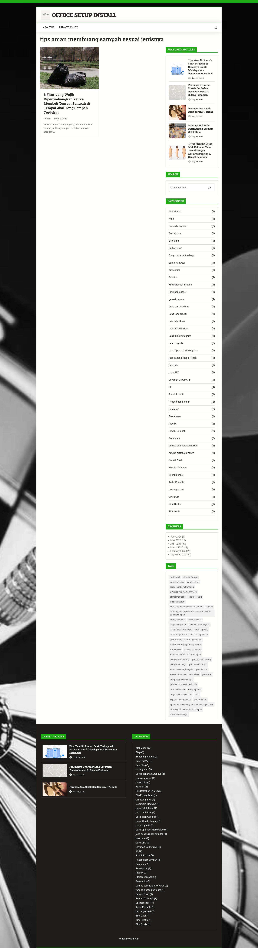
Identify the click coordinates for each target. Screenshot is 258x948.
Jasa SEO (174, 372)
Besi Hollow (175, 233)
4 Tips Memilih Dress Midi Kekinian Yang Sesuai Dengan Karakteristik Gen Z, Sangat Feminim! (200, 150)
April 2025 (175, 543)
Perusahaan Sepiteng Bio (181, 669)
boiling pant (175, 248)
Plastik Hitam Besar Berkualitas (184, 674)
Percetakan (175, 416)
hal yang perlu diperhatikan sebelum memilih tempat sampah (190, 613)
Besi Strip (174, 240)
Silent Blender (176, 474)
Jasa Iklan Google (178, 328)
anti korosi (175, 577)
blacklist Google (190, 577)
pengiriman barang (201, 659)
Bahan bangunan (178, 226)
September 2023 (179, 554)
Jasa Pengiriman (178, 634)
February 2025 (178, 551)
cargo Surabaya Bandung (182, 587)
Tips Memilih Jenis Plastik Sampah (186, 709)
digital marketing (178, 597)
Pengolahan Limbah (179, 401)
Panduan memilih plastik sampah (185, 654)
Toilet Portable (176, 482)
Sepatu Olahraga (178, 467)
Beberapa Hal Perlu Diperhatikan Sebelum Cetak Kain (200, 128)
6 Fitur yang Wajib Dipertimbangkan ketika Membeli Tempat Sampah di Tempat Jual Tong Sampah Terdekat (67, 103)
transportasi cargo (178, 714)
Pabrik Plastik (176, 394)
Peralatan (174, 409)
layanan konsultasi (192, 649)
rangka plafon (194, 689)
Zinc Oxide (174, 511)
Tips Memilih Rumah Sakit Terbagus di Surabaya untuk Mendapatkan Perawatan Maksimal (200, 67)
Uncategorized (176, 489)
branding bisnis (177, 582)
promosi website (177, 689)
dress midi (174, 270)
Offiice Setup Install (84, 15)
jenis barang (175, 639)
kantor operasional (193, 639)
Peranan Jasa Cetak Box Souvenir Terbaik (200, 110)
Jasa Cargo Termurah (180, 629)
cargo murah (193, 582)
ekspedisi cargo (177, 602)
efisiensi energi (195, 597)
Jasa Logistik (176, 343)
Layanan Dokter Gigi (179, 379)
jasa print (174, 365)
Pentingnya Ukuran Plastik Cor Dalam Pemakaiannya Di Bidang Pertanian (199, 89)
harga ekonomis (177, 619)
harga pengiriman (178, 624)
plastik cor (201, 669)
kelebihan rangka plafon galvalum (185, 644)
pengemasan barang (179, 659)
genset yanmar (177, 299)
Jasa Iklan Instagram (180, 335)
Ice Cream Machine (179, 306)
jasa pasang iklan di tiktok (182, 357)
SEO (197, 694)
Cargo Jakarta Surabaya (182, 255)
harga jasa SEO (195, 619)
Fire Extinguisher (177, 292)
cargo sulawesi (177, 262)
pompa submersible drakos (183, 445)
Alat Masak (175, 211)
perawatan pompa (197, 664)
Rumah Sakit (175, 460)
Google (209, 606)
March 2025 (176, 547)
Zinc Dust (174, 496)
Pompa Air (174, 438)
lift (170, 387)
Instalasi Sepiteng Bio (199, 624)
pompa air (207, 674)
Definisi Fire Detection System (183, 592)
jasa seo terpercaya (199, 634)
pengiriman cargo (178, 664)
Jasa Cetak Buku (178, 314)
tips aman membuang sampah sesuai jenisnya (191, 704)
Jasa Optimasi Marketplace (183, 350)
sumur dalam (200, 699)
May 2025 (175, 540)
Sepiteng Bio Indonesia (180, 699)
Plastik (172, 423)
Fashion (173, 277)
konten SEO (175, 649)
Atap (171, 218)
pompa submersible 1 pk (181, 679)
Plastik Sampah (177, 431)
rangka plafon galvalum (181, 453)
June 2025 (176, 536)
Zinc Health (175, 504)
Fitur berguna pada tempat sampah (186, 606)
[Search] (209, 187)
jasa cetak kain (177, 321)
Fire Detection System (180, 284)
